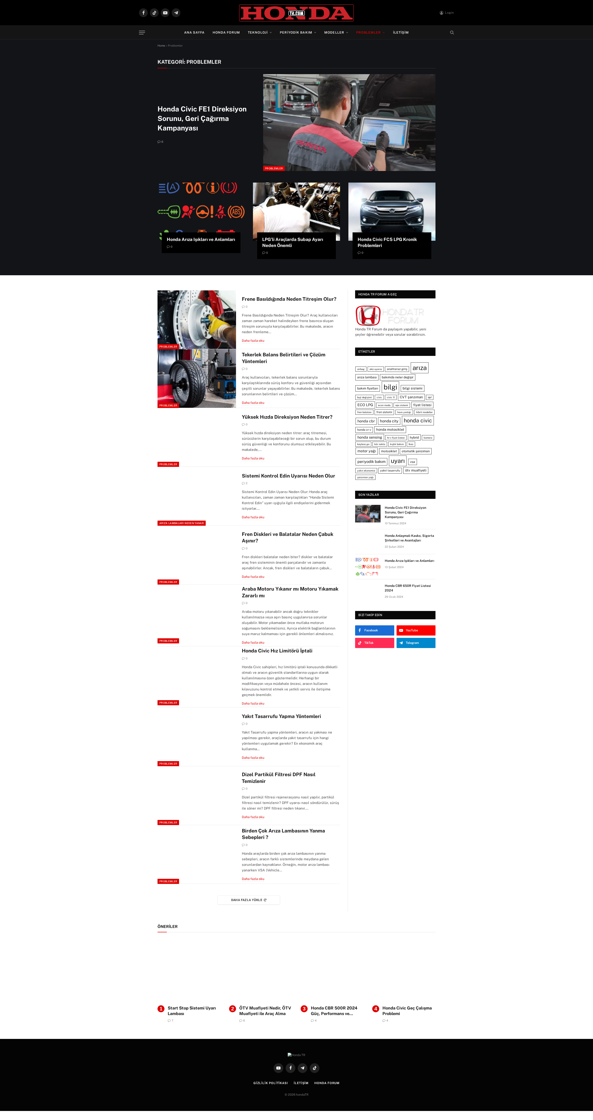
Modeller (334, 32)
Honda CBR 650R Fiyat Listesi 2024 (408, 588)
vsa (412, 462)
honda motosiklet (390, 429)
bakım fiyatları (367, 388)
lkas (411, 444)
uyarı (398, 460)
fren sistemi (384, 412)
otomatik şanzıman (416, 451)
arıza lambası (367, 377)
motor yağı (366, 451)
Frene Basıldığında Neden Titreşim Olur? (289, 299)
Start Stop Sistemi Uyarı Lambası (192, 1011)
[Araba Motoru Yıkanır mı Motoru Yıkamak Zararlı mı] (197, 614)
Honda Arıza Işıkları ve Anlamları (201, 239)
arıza (420, 367)
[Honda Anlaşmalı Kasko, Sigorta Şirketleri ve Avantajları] (368, 542)
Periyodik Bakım (296, 32)
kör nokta (379, 444)
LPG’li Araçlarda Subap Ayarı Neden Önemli (292, 242)
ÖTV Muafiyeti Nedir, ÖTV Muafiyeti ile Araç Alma (265, 1011)
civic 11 (391, 397)
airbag (361, 369)
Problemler (368, 32)
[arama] (451, 32)
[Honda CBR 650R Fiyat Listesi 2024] (368, 592)
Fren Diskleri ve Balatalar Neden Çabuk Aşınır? (287, 537)
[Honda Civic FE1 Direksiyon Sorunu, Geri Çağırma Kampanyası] (349, 122)
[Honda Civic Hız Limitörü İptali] (197, 675)
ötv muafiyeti (415, 470)
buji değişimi (364, 397)
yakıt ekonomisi (366, 470)
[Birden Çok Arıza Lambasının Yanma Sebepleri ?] (197, 854)
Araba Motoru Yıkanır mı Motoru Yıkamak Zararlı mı (290, 592)
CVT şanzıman (411, 397)
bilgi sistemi (413, 388)
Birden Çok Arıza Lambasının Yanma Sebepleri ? (283, 834)
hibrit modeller (424, 412)
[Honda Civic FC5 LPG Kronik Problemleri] (391, 212)
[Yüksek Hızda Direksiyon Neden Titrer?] (197, 437)
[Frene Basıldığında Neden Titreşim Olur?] (197, 319)
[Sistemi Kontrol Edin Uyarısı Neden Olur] (197, 496)
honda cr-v (364, 429)
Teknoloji (258, 32)
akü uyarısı (375, 369)
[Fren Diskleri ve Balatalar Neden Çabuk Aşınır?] (197, 555)
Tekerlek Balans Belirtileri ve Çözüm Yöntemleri (283, 358)
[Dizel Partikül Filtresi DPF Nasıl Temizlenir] (197, 795)
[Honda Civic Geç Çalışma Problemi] (403, 970)
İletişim (401, 32)
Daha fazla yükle (246, 900)
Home (161, 45)
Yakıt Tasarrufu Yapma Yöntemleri (281, 716)
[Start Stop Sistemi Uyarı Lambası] (189, 970)
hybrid (414, 437)
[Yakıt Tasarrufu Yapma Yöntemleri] (197, 736)
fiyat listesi (422, 405)
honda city (389, 421)
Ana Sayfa (194, 32)
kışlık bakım (397, 444)
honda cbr (366, 421)
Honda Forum (226, 32)
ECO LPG (365, 405)
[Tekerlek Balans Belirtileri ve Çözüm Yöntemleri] (197, 378)
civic (379, 397)
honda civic (418, 420)
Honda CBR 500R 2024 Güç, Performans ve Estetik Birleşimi (334, 1011)
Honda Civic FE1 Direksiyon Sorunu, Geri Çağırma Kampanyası (202, 118)
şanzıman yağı (365, 477)
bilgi (390, 387)
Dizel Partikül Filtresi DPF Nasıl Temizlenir (278, 778)
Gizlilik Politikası (270, 1083)
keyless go (363, 444)
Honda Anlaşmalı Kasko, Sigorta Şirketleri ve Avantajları (409, 538)
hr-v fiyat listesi (396, 437)
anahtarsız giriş (397, 369)
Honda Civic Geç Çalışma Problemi (407, 1011)
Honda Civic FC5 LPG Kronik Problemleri (387, 242)
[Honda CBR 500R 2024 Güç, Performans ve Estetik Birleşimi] (332, 970)
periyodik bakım (371, 461)
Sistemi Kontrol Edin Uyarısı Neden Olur (288, 476)
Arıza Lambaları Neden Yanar (181, 523)
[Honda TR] (296, 12)
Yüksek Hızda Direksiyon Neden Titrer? (287, 417)
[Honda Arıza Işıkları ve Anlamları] (201, 212)
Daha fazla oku (253, 340)
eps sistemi (401, 405)
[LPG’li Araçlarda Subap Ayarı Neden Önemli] (296, 212)
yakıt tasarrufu (390, 470)
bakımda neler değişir (397, 377)
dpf (430, 397)
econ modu (384, 405)
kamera (428, 437)
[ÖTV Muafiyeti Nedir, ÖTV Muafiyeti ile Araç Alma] (260, 970)
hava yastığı (404, 412)
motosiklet (389, 451)
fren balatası (364, 412)
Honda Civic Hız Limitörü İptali (277, 651)
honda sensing (369, 437)
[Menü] (142, 32)
